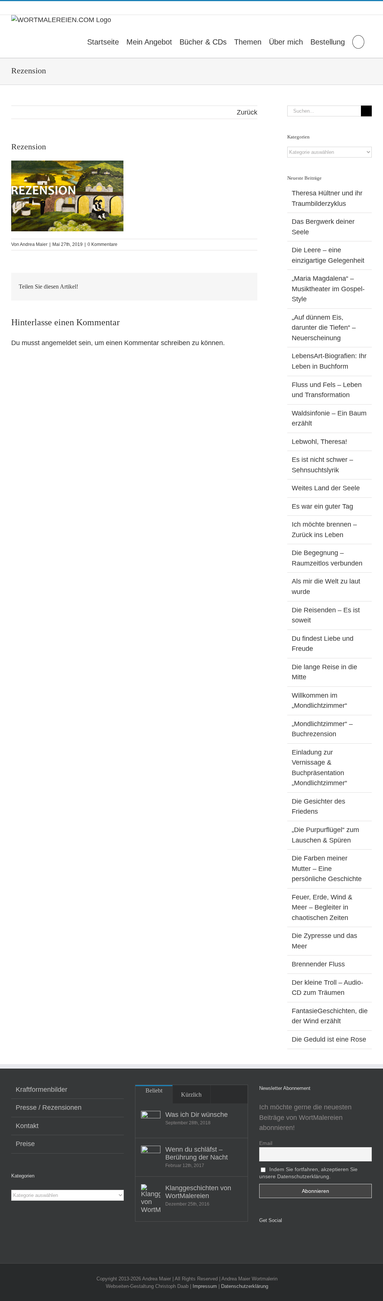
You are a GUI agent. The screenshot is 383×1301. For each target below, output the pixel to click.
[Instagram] (272, 1240)
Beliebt (153, 1090)
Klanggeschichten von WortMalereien (198, 1192)
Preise (25, 1144)
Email (265, 1143)
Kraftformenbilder (41, 1089)
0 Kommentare (102, 244)
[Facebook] (261, 1240)
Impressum (205, 1286)
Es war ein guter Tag (322, 506)
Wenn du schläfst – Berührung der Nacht (196, 1153)
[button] (358, 41)
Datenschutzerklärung (244, 1286)
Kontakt (27, 1126)
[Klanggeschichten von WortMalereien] (150, 1199)
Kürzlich (191, 1094)
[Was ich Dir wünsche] (150, 1120)
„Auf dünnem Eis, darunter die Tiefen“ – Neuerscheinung (324, 328)
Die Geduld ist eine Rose (329, 1039)
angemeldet (59, 343)
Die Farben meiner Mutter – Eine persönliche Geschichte (327, 868)
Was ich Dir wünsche (196, 1114)
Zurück (247, 112)
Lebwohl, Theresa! (319, 441)
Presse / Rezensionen (49, 1107)
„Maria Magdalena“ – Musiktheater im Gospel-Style (328, 289)
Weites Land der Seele (326, 488)
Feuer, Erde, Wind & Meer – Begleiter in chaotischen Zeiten (322, 907)
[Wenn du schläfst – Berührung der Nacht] (150, 1155)
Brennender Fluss (318, 964)
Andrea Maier (34, 244)
